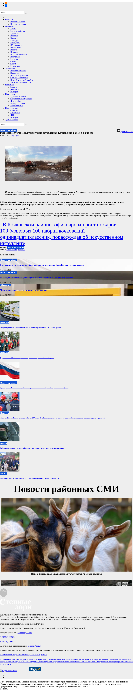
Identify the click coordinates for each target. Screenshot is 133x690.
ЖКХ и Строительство (20, 82)
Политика (9, 85)
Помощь (14, 52)
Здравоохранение (18, 96)
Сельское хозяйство (19, 78)
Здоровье (14, 33)
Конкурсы (14, 38)
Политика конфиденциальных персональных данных (23, 655)
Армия (13, 29)
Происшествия (11, 108)
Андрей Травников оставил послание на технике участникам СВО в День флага (30, 328)
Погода (13, 50)
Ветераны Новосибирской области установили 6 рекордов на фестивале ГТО (29, 478)
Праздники (15, 57)
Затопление (11, 250)
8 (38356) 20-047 (7, 641)
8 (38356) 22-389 (7, 637)
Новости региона (18, 24)
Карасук (21, 250)
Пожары (14, 117)
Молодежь (15, 43)
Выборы (14, 92)
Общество (9, 26)
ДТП (12, 115)
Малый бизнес (16, 106)
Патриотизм (15, 47)
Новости (9, 19)
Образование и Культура (21, 99)
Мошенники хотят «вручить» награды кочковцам (23, 290)
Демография (15, 101)
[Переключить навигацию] (1, 10)
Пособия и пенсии (18, 54)
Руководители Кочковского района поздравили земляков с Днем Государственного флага (42, 265)
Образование (16, 45)
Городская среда (17, 103)
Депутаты (14, 89)
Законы (13, 87)
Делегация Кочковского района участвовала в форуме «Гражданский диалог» (36, 277)
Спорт (13, 64)
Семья (13, 61)
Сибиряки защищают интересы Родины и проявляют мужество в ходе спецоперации (32, 448)
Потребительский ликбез (21, 80)
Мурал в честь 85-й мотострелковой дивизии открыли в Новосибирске (27, 358)
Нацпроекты (10, 94)
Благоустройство (17, 31)
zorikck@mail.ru (34, 646)
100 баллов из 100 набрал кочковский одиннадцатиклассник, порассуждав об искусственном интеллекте (61, 237)
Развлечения (15, 66)
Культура (14, 40)
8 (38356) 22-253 (25, 633)
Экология (14, 73)
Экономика (10, 68)
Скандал (14, 110)
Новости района (17, 22)
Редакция (15, 135)
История (14, 36)
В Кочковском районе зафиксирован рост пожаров (59, 224)
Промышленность (18, 71)
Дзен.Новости (11, 120)
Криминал (15, 113)
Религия (14, 59)
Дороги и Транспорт (19, 75)
